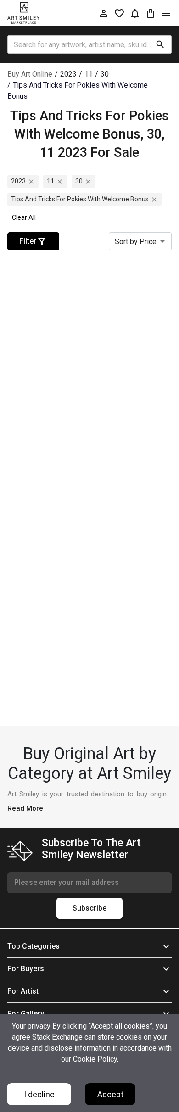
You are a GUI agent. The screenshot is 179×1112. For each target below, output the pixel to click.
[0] (150, 13)
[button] (89, 946)
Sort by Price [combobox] (136, 241)
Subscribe (89, 908)
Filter (27, 241)
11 (50, 181)
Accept (110, 1094)
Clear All (24, 217)
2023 (18, 181)
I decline (39, 1094)
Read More (25, 808)
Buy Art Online (29, 74)
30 (79, 181)
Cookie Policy (95, 1059)
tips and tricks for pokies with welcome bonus (80, 199)
